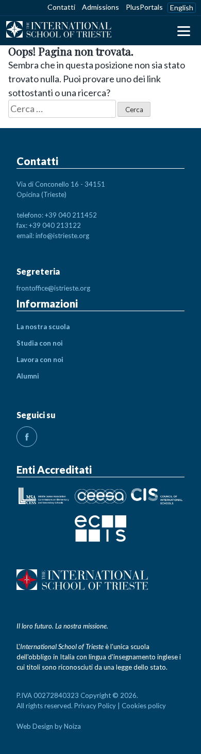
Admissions (100, 7)
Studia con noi (39, 343)
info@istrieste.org (62, 235)
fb (26, 436)
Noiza (72, 726)
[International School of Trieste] (59, 30)
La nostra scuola (43, 326)
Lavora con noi (39, 359)
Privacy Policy (95, 706)
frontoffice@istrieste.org (53, 288)
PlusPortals (144, 7)
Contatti (61, 7)
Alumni (27, 376)
